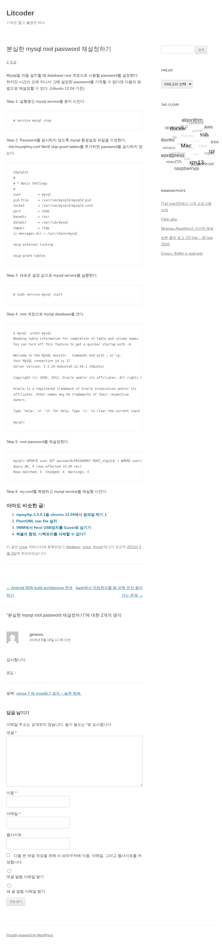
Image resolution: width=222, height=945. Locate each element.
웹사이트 (14, 835)
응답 (10, 673)
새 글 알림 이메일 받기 (25, 891)
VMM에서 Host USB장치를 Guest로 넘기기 (53, 527)
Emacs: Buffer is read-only (182, 253)
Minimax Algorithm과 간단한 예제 (187, 228)
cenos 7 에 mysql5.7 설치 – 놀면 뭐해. (48, 693)
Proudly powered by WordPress (29, 935)
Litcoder (20, 13)
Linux (23, 547)
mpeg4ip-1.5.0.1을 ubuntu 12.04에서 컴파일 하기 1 (61, 514)
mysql (98, 547)
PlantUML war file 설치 (36, 521)
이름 (11, 793)
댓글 (11, 732)
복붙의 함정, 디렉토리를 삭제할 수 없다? (51, 534)
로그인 (166, 286)
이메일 (13, 813)
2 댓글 (11, 62)
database (73, 547)
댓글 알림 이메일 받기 (25, 877)
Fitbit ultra (169, 219)
